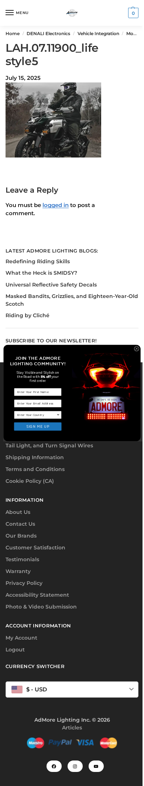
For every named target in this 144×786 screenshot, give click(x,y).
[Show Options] (58, 415)
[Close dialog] (136, 348)
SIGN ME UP (37, 426)
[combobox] (36, 415)
